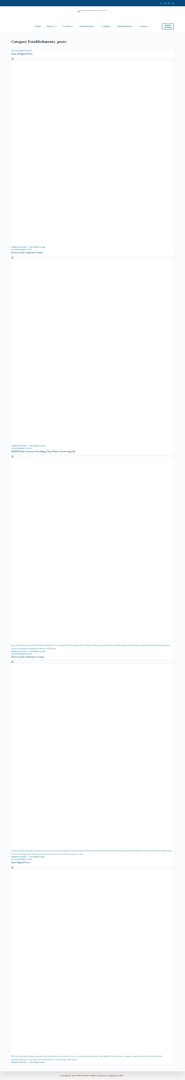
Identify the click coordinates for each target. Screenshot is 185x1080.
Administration (86, 26)
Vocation (67, 26)
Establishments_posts (21, 51)
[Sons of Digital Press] (92, 151)
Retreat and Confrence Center (27, 252)
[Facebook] (161, 3)
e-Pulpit (106, 26)
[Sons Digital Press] (92, 960)
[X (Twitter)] (165, 3)
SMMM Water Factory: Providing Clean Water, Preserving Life (43, 451)
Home (38, 26)
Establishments (124, 26)
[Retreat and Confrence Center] (92, 350)
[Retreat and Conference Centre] (92, 754)
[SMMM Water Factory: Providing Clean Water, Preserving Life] (92, 549)
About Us (50, 26)
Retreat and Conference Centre (27, 656)
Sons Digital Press (20, 862)
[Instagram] (169, 3)
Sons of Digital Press (21, 53)
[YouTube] (173, 3)
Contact (143, 26)
